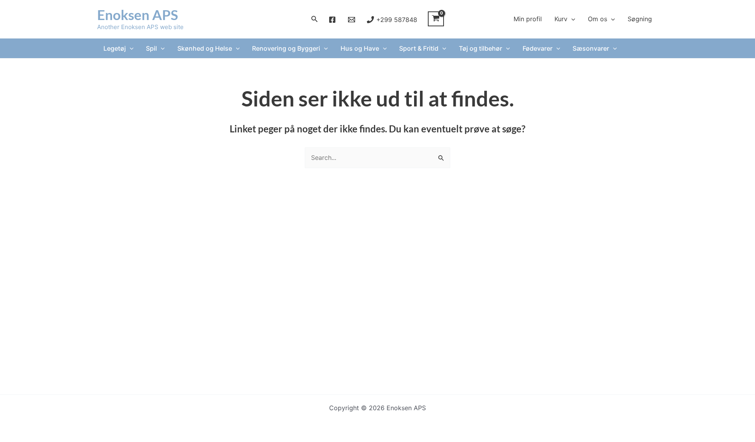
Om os (597, 19)
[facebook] (333, 19)
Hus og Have (360, 48)
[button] (314, 19)
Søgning (640, 19)
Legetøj (114, 48)
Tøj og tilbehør (480, 48)
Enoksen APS (137, 14)
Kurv (560, 19)
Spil (151, 48)
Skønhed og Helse (204, 48)
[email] (352, 19)
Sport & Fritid (418, 48)
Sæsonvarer (591, 48)
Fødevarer (537, 48)
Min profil (528, 19)
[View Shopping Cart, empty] (436, 18)
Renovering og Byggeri (286, 48)
